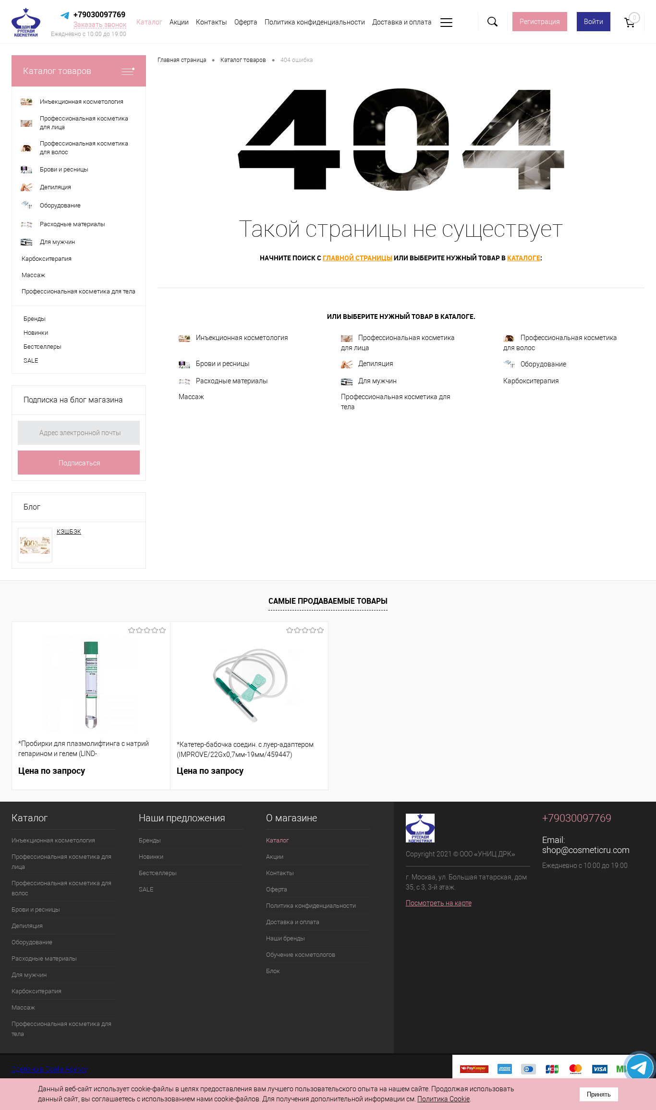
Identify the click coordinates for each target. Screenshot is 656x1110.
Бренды (35, 318)
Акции (179, 22)
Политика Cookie (443, 1099)
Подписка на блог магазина (73, 399)
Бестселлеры (42, 346)
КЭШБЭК (69, 531)
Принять (599, 1094)
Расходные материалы (232, 381)
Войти (593, 21)
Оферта (245, 22)
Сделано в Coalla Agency (49, 1069)
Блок (273, 971)
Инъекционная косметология (242, 338)
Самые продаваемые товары (328, 601)
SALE (31, 360)
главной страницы (357, 257)
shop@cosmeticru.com (586, 850)
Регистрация (540, 21)
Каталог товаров (57, 71)
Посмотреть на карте (439, 903)
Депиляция (375, 363)
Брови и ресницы (223, 363)
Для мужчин (377, 381)
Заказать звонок (99, 24)
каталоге (523, 257)
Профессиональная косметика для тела (395, 402)
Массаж (191, 397)
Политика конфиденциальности (315, 22)
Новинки (36, 332)
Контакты (211, 22)
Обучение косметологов (300, 954)
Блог (32, 507)
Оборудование (543, 364)
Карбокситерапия (531, 381)
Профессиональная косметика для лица (398, 343)
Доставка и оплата (402, 22)
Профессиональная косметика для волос (560, 343)
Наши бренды (285, 938)
